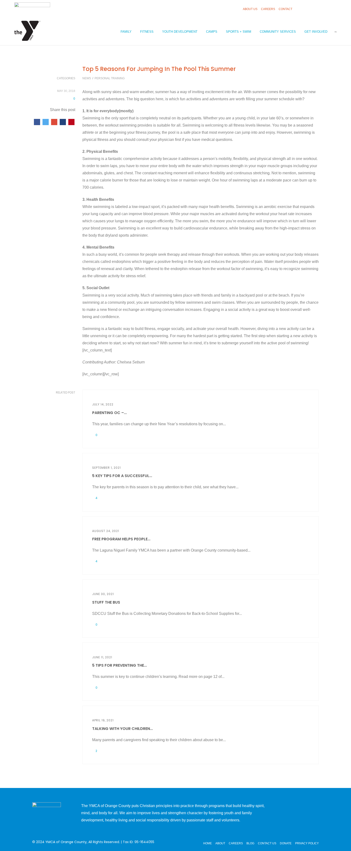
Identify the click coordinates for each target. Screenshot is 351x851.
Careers (268, 9)
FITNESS (147, 31)
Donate (286, 843)
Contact (285, 9)
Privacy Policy (307, 843)
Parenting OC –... (109, 412)
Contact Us (267, 843)
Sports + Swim (238, 31)
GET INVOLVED (315, 31)
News (86, 78)
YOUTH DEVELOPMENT (179, 31)
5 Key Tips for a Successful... (122, 476)
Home (207, 843)
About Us (250, 9)
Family (126, 31)
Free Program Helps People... (121, 539)
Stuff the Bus (106, 602)
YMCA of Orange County (66, 842)
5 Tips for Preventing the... (119, 665)
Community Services (278, 31)
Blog (250, 843)
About (220, 843)
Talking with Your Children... (122, 728)
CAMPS (211, 31)
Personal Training (110, 78)
